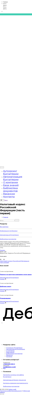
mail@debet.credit (9, 367)
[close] (2, 143)
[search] (17, 220)
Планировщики (5, 298)
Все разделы (4, 227)
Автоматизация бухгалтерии (9, 235)
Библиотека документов (8, 239)
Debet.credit (12, 157)
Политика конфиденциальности (11, 160)
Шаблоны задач (5, 286)
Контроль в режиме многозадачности (15, 383)
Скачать (2, 250)
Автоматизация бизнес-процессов (14, 380)
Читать (2, 279)
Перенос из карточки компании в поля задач (16, 274)
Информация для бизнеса (8, 231)
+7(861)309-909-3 (9, 364)
